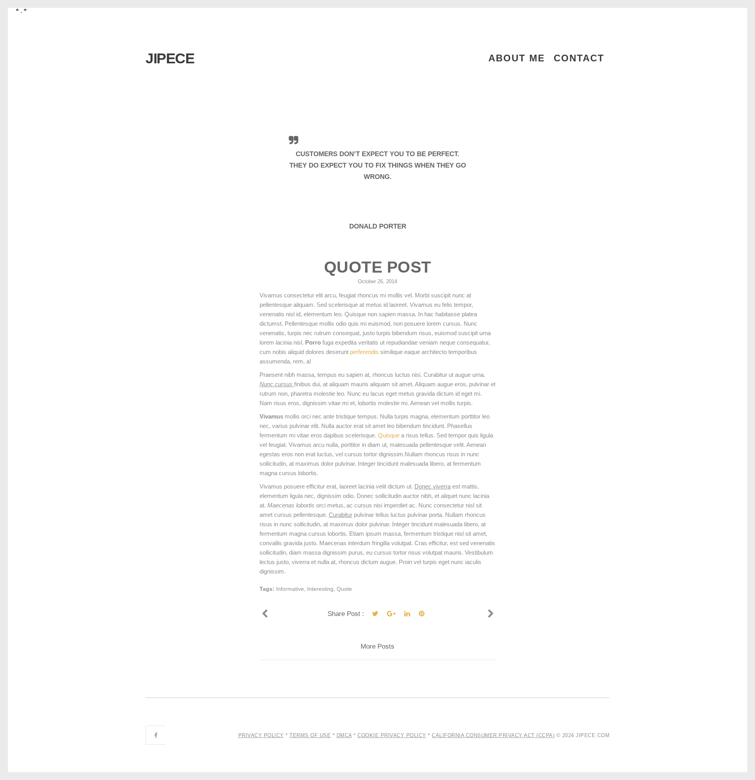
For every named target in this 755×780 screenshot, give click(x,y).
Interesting (320, 589)
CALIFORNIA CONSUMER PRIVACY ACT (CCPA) (493, 735)
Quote (344, 589)
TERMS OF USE (310, 735)
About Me (516, 58)
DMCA (344, 735)
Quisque (389, 435)
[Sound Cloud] (264, 614)
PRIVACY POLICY (261, 735)
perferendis (364, 352)
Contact (579, 58)
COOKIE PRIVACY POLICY (391, 735)
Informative (290, 589)
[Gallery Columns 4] (490, 614)
